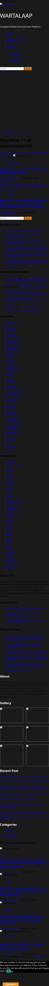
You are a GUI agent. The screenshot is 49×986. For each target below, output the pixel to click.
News (8, 528)
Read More (5, 180)
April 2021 (10, 383)
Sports (8, 43)
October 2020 (12, 394)
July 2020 (9, 403)
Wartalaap (10, 560)
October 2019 (12, 429)
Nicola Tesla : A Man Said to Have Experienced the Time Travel (26, 288)
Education (10, 482)
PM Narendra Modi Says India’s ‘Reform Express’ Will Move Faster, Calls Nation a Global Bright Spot (24, 233)
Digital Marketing (10, 871)
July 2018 (9, 443)
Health (8, 496)
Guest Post (10, 833)
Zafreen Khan (9, 212)
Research (9, 537)
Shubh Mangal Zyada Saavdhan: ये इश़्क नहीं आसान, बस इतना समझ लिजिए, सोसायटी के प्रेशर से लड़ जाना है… (26, 281)
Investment (10, 508)
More (8, 49)
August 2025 (11, 351)
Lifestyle (9, 517)
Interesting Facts (13, 502)
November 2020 (13, 391)
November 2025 (13, 342)
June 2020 (10, 406)
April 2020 (10, 412)
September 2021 (13, 368)
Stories (8, 548)
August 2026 (11, 322)
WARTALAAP (16, 15)
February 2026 (12, 339)
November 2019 (13, 426)
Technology (11, 551)
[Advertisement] (24, 99)
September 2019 (13, 432)
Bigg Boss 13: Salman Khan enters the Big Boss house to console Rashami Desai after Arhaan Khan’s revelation (23, 186)
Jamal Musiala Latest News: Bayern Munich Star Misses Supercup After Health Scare (26, 250)
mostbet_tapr (12, 292)
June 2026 (10, 328)
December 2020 (13, 388)
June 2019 (10, 440)
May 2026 (10, 331)
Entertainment (12, 37)
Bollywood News (13, 465)
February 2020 (12, 417)
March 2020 (11, 414)
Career (8, 470)
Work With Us (12, 836)
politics (8, 34)
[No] (12, 971)
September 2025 (13, 348)
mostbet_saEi (11, 278)
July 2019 (9, 438)
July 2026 (9, 325)
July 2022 (9, 357)
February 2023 (12, 354)
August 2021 (11, 371)
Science (9, 540)
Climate (9, 476)
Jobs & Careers (12, 511)
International (11, 505)
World (8, 569)
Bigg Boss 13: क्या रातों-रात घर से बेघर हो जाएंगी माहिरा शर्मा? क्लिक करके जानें (23, 171)
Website (9, 830)
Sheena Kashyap (10, 178)
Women (9, 566)
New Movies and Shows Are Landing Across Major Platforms (22, 946)
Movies (8, 520)
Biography (10, 462)
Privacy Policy (17, 57)
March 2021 (11, 386)
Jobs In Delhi (11, 514)
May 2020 (10, 409)
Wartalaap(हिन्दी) (13, 163)
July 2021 (9, 374)
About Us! (15, 54)
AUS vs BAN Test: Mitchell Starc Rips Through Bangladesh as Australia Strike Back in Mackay (24, 242)
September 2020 (13, 397)
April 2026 (10, 333)
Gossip (8, 493)
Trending (9, 554)
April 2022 (10, 362)
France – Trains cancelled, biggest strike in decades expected (24, 308)
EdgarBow (10, 306)
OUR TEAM (15, 60)
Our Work (10, 46)
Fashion (9, 488)
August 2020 (11, 400)
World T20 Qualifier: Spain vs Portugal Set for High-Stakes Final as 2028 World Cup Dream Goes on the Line (25, 262)
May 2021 (10, 380)
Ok (9, 971)
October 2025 (12, 345)
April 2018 (10, 446)
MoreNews (38, 956)
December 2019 (13, 423)
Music (8, 522)
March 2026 (11, 336)
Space (8, 543)
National (9, 525)
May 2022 (10, 359)
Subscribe (7, 71)
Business (9, 31)
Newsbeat (10, 531)
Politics (8, 534)
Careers (9, 473)
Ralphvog (10, 301)
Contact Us (15, 51)
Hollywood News (13, 499)
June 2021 (10, 377)
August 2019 (11, 435)
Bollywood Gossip (14, 40)
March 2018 (11, 449)
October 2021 (12, 365)
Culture (9, 479)
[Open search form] (1, 65)
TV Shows (10, 160)
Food (7, 491)
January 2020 (11, 420)
